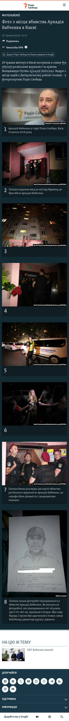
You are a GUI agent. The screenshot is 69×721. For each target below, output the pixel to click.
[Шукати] (62, 717)
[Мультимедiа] (37, 717)
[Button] (10, 42)
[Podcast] (5, 689)
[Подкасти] (50, 717)
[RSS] (59, 681)
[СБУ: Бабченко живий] (13, 654)
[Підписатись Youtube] (28, 681)
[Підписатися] (13, 689)
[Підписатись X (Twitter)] (21, 681)
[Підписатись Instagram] (36, 681)
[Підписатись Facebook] (5, 681)
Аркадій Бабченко (41, 71)
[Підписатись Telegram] (52, 681)
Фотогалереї (11, 15)
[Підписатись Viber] (44, 681)
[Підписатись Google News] (13, 681)
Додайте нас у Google (16, 716)
